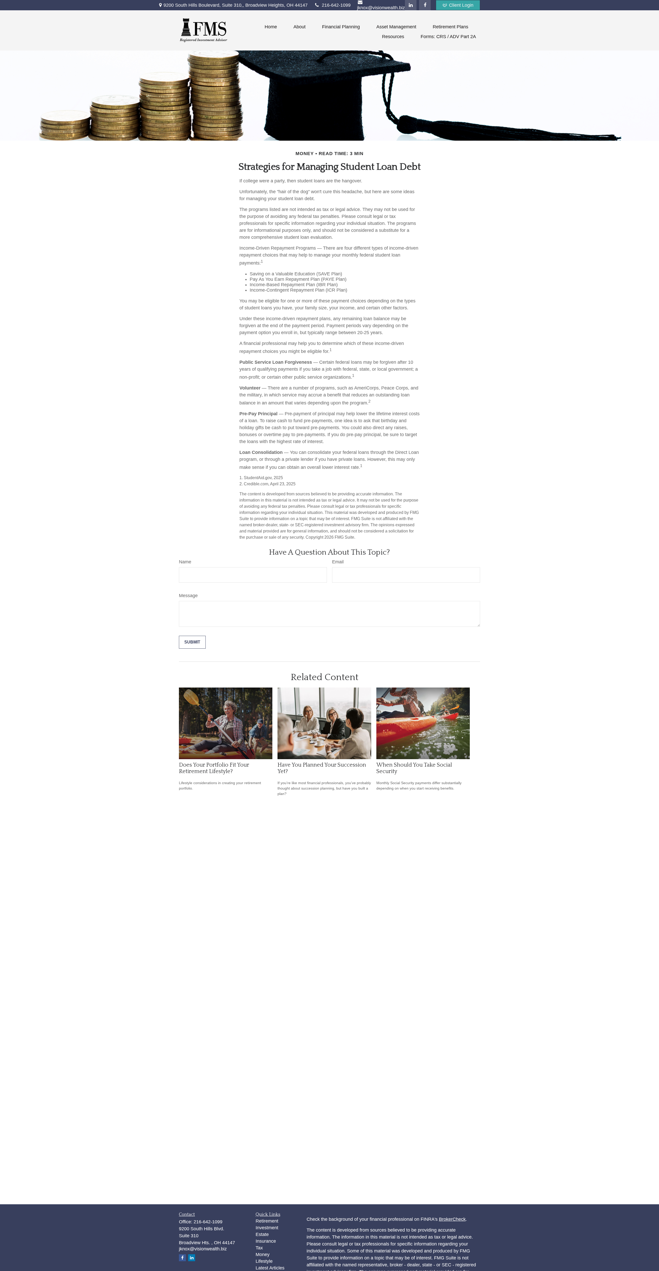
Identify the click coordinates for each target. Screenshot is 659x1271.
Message (188, 595)
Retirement (267, 1221)
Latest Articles (270, 1267)
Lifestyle (264, 1261)
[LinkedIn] (411, 5)
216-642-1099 (336, 5)
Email (338, 561)
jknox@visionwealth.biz (203, 1248)
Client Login (461, 5)
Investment (267, 1227)
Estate (262, 1234)
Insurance (266, 1241)
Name (185, 561)
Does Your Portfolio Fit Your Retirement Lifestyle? (214, 768)
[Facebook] (425, 5)
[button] (271, 27)
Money (263, 1254)
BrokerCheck (452, 1219)
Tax (259, 1247)
